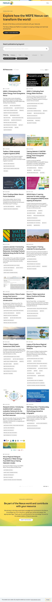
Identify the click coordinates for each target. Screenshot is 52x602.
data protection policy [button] (36, 599)
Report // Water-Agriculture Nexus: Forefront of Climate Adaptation (36, 296)
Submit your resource (11, 32)
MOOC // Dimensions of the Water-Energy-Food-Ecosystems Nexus (14, 93)
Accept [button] (47, 599)
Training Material (22, 58)
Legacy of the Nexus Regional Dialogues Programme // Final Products (36, 346)
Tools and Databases (9, 58)
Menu (47, 3)
